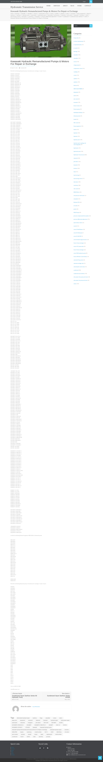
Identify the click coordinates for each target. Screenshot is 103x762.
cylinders (62, 13)
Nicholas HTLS (77, 202)
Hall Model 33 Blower (78, 112)
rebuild (29, 734)
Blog (12, 751)
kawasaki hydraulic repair (55, 729)
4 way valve (76, 38)
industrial (63, 15)
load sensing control (15, 16)
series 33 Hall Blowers (78, 229)
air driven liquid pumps (78, 41)
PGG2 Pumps (76, 212)
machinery (30, 16)
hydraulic (13, 15)
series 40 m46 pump (78, 232)
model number (38, 732)
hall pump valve (77, 116)
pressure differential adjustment (48, 16)
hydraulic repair (54, 720)
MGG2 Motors (77, 192)
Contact (13, 754)
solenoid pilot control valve (79, 266)
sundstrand (66, 16)
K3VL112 (58, 725)
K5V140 (65, 725)
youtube (48, 736)
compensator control (43, 13)
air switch (76, 48)
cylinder (57, 13)
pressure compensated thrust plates (81, 215)
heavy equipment (81, 13)
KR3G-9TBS (14, 732)
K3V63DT (51, 725)
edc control (76, 99)
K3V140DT (54, 722)
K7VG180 (28, 727)
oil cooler (67, 732)
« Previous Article (17, 693)
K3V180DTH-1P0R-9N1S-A (17, 725)
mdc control (76, 188)
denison (75, 85)
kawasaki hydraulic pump (46, 727)
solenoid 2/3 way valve (78, 260)
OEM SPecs (59, 732)
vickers (86, 16)
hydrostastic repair (65, 720)
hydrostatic (33, 15)
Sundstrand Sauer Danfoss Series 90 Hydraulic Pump (24, 696)
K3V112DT (46, 722)
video (34, 736)
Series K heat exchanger (79, 249)
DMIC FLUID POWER (78, 88)
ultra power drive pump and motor (81, 277)
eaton (67, 13)
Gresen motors (77, 105)
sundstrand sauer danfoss (76, 16)
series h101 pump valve (79, 246)
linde (87, 15)
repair (42, 734)
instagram (30, 722)
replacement (49, 734)
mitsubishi (37, 16)
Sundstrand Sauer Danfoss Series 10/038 (58, 696)
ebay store (14, 720)
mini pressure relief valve (79, 195)
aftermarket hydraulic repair (23, 718)
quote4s (23, 734)
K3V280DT (29, 725)
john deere (69, 15)
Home (12, 13)
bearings (17, 13)
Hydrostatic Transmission (54, 15)
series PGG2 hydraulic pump (80, 253)
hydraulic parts (25, 15)
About (12, 750)
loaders (22, 732)
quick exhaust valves (78, 222)
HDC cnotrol (76, 122)
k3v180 (60, 722)
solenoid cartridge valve (79, 263)
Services (13, 748)
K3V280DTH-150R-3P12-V (40, 725)
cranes (51, 13)
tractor (22, 736)
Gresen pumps (77, 109)
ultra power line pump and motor (80, 280)
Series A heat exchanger (79, 243)
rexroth (60, 16)
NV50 (52, 732)
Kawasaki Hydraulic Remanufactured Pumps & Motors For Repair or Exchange (29, 729)
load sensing (76, 175)
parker (75, 209)
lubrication (24, 16)
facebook (38, 720)
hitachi (88, 13)
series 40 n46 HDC (77, 236)
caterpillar (23, 13)
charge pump (76, 65)
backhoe (35, 718)
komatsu (82, 15)
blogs (41, 718)
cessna (35, 13)
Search (90, 1)
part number (15, 734)
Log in (84, 1)
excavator (73, 13)
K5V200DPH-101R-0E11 (17, 727)
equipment (22, 720)
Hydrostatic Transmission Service (27, 7)
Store (12, 753)
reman (35, 734)
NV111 (46, 732)
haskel (75, 119)
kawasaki (76, 15)
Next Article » (66, 693)
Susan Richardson (36, 706)
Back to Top (100, 758)
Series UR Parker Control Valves (80, 256)
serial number (58, 734)
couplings (76, 71)
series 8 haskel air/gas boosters (80, 239)
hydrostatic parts (42, 15)
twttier (28, 736)
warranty (41, 736)
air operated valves (78, 44)
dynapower (76, 92)
